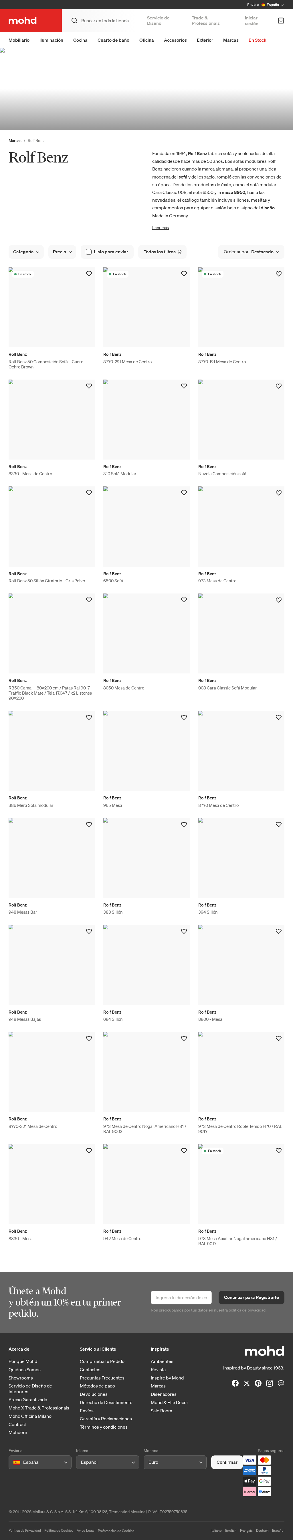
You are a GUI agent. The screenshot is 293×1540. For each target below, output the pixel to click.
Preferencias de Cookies (116, 1530)
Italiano (216, 1530)
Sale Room (161, 1410)
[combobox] (14, 1462)
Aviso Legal (85, 1530)
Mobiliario (19, 40)
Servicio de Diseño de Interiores (30, 1388)
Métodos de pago (97, 1386)
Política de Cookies (58, 1530)
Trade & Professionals (206, 20)
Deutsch (262, 1530)
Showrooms (21, 1378)
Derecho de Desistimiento (106, 1402)
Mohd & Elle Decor (169, 1402)
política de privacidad (247, 1310)
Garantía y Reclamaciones (106, 1418)
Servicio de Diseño (158, 20)
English (231, 1530)
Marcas (231, 40)
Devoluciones (94, 1394)
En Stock (257, 40)
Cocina (80, 40)
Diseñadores (164, 1394)
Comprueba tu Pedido (102, 1361)
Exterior (205, 40)
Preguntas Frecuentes (102, 1378)
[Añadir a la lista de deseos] (89, 274)
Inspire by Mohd (167, 1378)
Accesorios (175, 40)
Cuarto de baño (113, 40)
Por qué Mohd (23, 1361)
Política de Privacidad (25, 1530)
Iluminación (51, 40)
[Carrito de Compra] (281, 20)
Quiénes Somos (25, 1369)
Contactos (90, 1369)
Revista (158, 1369)
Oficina (146, 40)
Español (278, 1530)
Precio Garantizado (28, 1399)
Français (246, 1530)
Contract (17, 1424)
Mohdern (18, 1432)
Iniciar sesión (251, 20)
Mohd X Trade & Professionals (39, 1408)
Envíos (87, 1410)
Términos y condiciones (104, 1427)
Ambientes (162, 1361)
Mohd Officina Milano (30, 1416)
